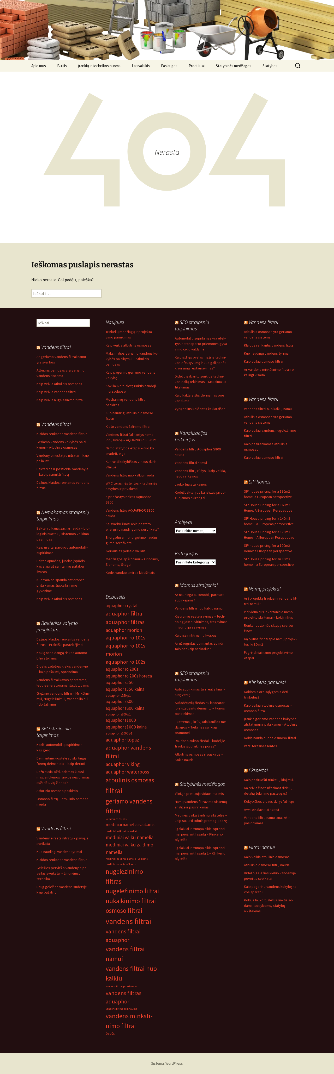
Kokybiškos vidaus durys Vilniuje (269, 801)
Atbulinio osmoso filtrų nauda (267, 865)
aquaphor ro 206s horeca (129, 676)
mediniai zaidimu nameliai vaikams (127, 859)
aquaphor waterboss (127, 772)
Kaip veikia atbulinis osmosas (128, 345)
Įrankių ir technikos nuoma (99, 65)
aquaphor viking (123, 764)
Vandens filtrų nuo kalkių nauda (130, 475)
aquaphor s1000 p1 (119, 733)
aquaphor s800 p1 (118, 714)
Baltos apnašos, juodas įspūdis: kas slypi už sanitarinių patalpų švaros (61, 566)
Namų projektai (265, 588)
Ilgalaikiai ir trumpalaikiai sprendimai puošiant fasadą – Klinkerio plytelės (200, 834)
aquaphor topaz (122, 740)
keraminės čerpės (116, 819)
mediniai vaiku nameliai (130, 837)
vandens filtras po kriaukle (121, 1008)
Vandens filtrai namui (191, 462)
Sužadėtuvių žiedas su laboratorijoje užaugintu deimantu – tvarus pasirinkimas (200, 708)
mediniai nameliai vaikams (130, 824)
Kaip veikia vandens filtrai (56, 392)
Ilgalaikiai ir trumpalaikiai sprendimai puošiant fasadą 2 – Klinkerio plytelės (200, 853)
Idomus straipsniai (199, 585)
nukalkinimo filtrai (131, 901)
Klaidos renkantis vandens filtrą (268, 345)
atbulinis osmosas (130, 780)
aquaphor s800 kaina (125, 708)
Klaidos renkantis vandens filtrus (62, 433)
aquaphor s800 (120, 701)
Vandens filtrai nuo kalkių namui (268, 408)
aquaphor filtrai (125, 613)
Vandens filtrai (263, 322)
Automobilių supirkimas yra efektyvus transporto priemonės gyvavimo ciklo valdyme (201, 343)
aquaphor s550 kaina (125, 689)
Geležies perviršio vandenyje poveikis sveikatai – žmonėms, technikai (62, 873)
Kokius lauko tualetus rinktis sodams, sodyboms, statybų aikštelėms (268, 905)
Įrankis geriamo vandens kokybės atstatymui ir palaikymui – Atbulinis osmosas (270, 724)
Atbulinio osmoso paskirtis (57, 790)
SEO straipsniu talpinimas (192, 325)
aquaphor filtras (125, 622)
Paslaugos (169, 65)
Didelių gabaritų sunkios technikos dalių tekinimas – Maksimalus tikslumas (200, 382)
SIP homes (259, 481)
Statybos (270, 65)
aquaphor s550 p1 (118, 695)
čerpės (110, 1033)
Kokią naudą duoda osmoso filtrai (270, 738)
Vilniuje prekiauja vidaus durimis (199, 793)
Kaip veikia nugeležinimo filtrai (60, 400)
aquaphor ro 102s (125, 661)
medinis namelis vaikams (121, 864)
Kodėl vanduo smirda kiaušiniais (130, 572)
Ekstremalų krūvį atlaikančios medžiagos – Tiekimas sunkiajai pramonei (201, 727)
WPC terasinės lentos (260, 746)
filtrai (114, 790)
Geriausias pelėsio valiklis (126, 551)
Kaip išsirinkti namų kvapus (196, 635)
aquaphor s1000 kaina (126, 727)
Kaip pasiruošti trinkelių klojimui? (269, 779)
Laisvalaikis (141, 65)
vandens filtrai (128, 921)
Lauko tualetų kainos (191, 484)
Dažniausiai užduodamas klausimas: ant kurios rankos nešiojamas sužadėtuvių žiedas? (63, 777)
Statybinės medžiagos (233, 65)
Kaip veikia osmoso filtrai (263, 361)
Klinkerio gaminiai (267, 682)
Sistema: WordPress (167, 1063)
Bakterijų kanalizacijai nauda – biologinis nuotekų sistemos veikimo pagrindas (63, 534)
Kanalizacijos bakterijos (191, 436)
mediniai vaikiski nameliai (121, 831)
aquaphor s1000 (121, 720)
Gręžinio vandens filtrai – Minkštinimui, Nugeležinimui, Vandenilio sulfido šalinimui (63, 699)
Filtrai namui (262, 847)
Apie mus (38, 65)
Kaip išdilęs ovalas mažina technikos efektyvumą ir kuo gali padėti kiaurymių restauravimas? (200, 362)
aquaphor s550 (120, 682)
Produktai (197, 65)
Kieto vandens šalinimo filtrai (128, 426)
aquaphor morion (124, 630)
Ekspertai (258, 770)
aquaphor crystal (122, 605)
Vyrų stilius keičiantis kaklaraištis (200, 408)
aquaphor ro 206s (122, 669)
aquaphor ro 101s (125, 637)
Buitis (62, 65)
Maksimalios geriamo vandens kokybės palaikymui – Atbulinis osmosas (132, 359)
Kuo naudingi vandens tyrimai (266, 353)
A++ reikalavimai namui (261, 809)
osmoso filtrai (124, 910)
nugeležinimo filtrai (132, 891)
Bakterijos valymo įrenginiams (57, 626)
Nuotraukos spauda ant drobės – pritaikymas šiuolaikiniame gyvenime (62, 585)
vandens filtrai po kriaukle (121, 986)
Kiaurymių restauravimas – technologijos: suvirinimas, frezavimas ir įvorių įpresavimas (201, 622)
